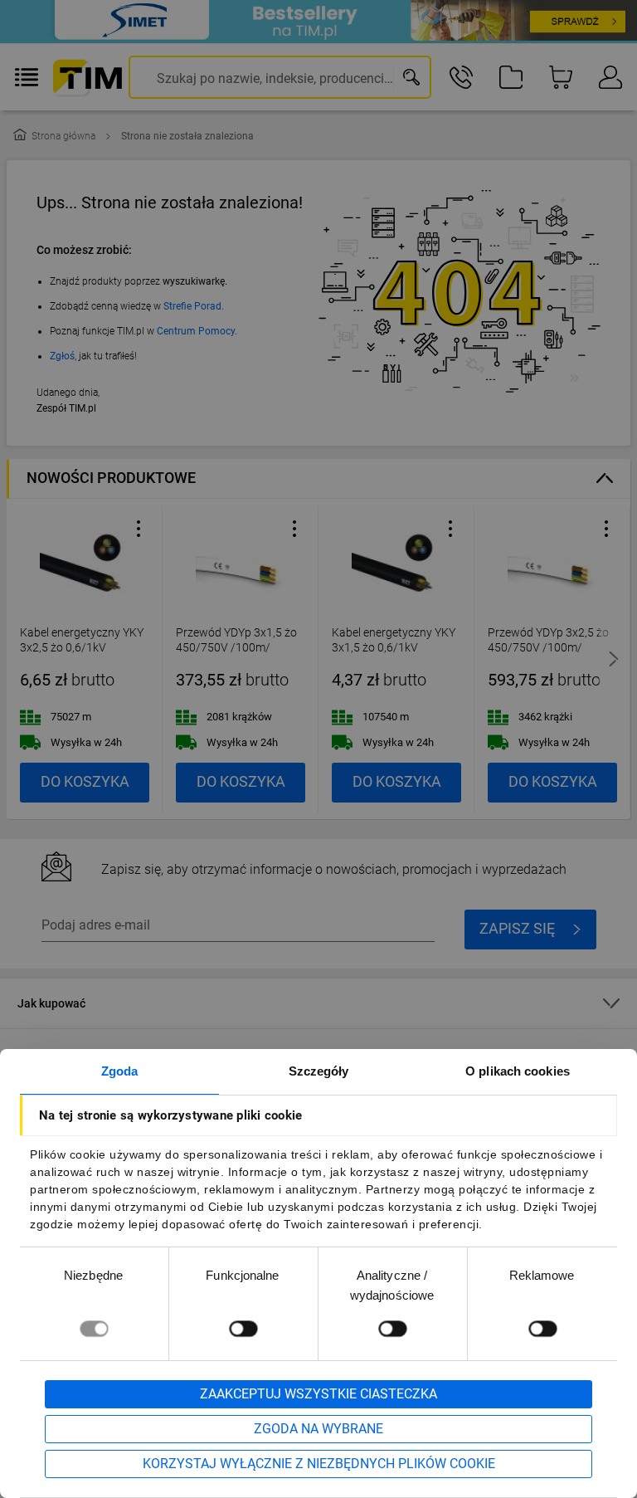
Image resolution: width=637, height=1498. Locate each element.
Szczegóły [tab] (319, 1071)
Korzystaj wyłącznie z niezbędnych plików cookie (319, 1463)
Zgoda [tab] (120, 1071)
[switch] (243, 1328)
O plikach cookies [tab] (517, 1071)
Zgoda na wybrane (318, 1429)
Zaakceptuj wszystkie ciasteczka (318, 1394)
